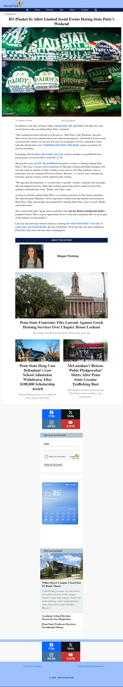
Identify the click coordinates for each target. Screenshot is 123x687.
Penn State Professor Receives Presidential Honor (59, 625)
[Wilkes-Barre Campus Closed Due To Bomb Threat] (61, 580)
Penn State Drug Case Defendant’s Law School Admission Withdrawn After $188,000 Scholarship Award (37, 377)
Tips (61, 10)
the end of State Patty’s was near (83, 223)
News (37, 10)
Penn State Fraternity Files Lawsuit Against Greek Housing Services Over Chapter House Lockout (61, 324)
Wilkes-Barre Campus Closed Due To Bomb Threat (61, 584)
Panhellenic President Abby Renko (61, 145)
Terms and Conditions (32, 666)
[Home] (13, 6)
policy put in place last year (49, 154)
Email (46, 444)
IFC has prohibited (48, 163)
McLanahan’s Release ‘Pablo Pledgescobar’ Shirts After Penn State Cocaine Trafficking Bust (85, 375)
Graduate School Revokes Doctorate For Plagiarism (56, 617)
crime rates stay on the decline (31, 227)
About (72, 10)
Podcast (49, 10)
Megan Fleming (25, 120)
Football (84, 10)
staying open (60, 125)
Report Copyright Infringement (90, 666)
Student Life (10, 14)
